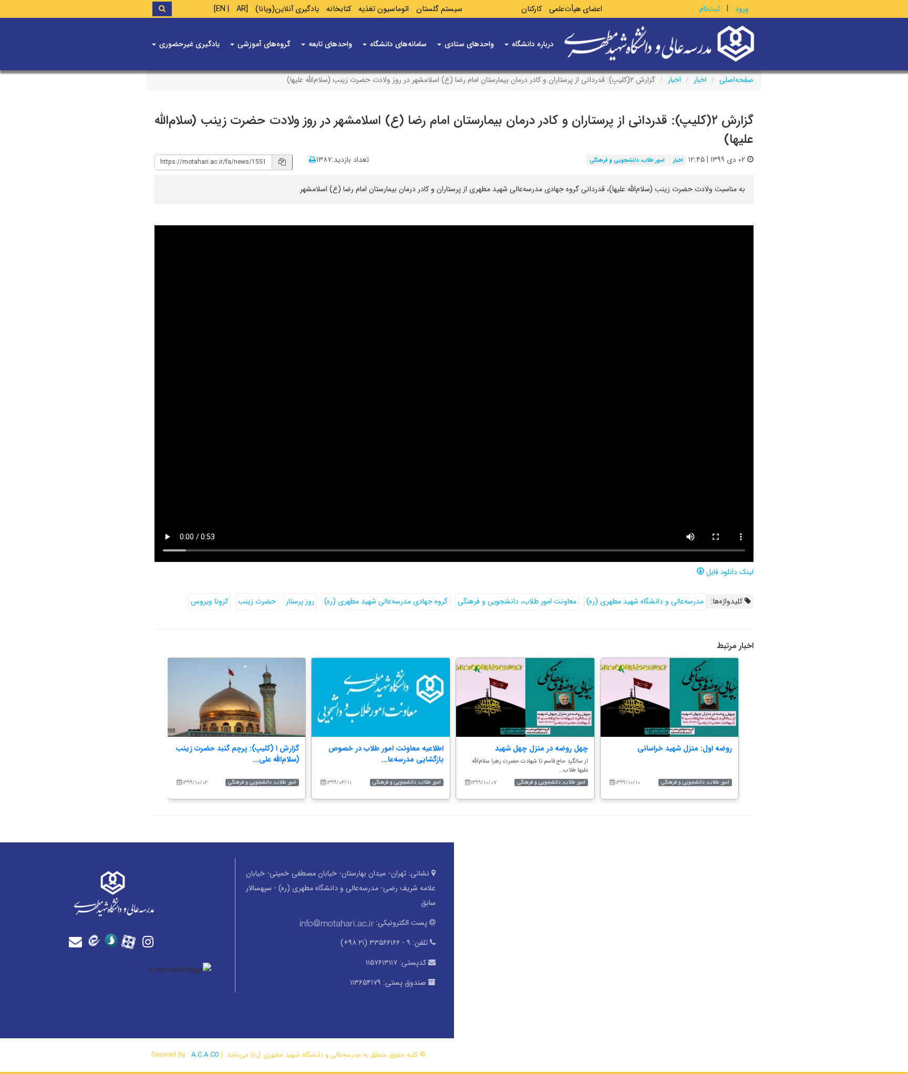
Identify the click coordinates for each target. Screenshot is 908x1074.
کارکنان (531, 9)
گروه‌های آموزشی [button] (263, 44)
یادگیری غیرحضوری (188, 44)
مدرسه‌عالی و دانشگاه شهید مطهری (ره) (645, 601)
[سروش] (113, 941)
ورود (742, 9)
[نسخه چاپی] (312, 160)
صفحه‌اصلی (736, 80)
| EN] (221, 9)
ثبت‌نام (709, 9)
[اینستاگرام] (149, 942)
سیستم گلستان (439, 9)
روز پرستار (300, 601)
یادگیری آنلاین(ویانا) (287, 9)
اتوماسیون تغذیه (383, 9)
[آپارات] (131, 941)
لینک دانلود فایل (729, 572)
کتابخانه (338, 9)
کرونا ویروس (209, 601)
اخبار (700, 80)
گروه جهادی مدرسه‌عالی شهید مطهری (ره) (386, 601)
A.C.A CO (205, 1054)
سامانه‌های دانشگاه (397, 44)
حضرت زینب (257, 601)
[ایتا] (96, 941)
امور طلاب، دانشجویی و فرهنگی (627, 160)
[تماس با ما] (78, 942)
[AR (242, 9)
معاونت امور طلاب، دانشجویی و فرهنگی (517, 601)
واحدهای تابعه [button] (329, 44)
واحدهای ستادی (468, 44)
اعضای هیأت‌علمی (575, 9)
